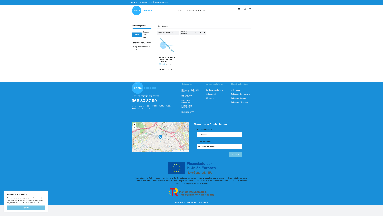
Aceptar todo (26, 207)
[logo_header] (142, 6)
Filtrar (136, 35)
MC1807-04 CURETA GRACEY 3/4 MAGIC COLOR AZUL (167, 59)
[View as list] (204, 33)
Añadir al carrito (168, 69)
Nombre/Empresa (204, 129)
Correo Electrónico (204, 141)
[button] (160, 137)
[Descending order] (177, 33)
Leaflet (175, 151)
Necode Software (201, 202)
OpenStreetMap (184, 151)
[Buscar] (250, 9)
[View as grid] (200, 33)
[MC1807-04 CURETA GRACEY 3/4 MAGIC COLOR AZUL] (166, 38)
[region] (26, 201)
